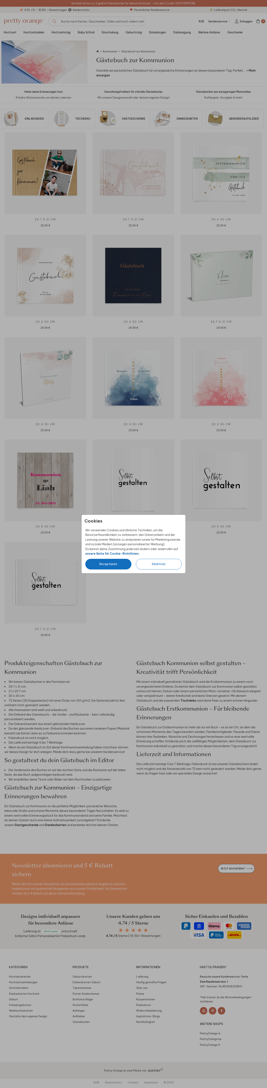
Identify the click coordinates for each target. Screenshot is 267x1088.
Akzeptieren (108, 564)
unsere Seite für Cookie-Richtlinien (112, 553)
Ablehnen (159, 564)
